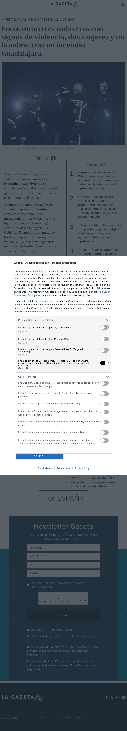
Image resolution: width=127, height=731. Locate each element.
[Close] (120, 263)
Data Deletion (45, 468)
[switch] (104, 327)
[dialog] (63, 366)
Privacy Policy (82, 468)
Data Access (63, 468)
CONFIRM (40, 456)
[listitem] (63, 320)
